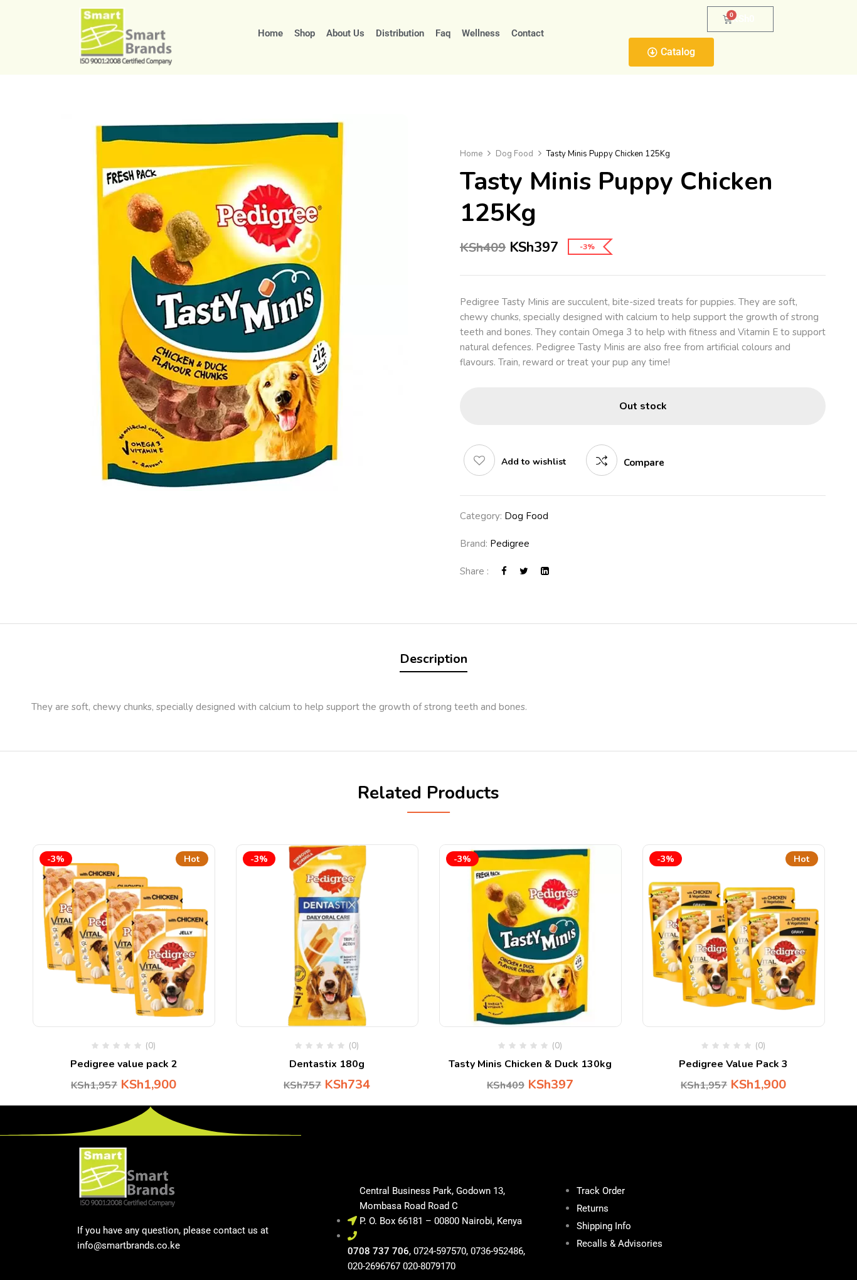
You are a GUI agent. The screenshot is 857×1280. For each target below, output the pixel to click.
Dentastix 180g (327, 1064)
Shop (304, 33)
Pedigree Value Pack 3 (733, 1064)
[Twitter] (523, 571)
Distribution (400, 33)
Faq (442, 33)
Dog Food (514, 153)
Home (270, 33)
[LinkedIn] (545, 571)
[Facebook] (504, 571)
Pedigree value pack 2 (124, 1064)
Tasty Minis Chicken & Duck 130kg (530, 1064)
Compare (644, 462)
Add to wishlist (533, 462)
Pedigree (510, 543)
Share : (474, 571)
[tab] (433, 660)
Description (433, 658)
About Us (345, 33)
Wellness (481, 33)
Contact (527, 33)
